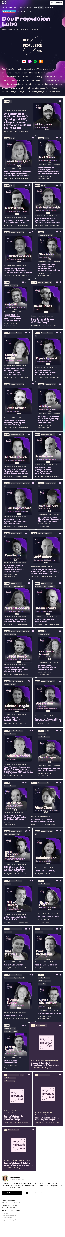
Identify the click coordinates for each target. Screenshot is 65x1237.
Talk (33, 1025)
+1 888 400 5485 (16, 1203)
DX (11, 138)
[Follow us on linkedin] (24, 11)
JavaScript (7, 883)
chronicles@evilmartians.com (9, 1200)
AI (10, 101)
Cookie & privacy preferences (9, 1215)
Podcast (6, 101)
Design (22, 1075)
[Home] (4, 2)
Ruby (18, 834)
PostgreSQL (21, 977)
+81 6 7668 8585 (10, 1207)
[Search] (18, 11)
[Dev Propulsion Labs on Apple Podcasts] (30, 61)
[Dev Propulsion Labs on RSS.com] (41, 61)
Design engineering (9, 1081)
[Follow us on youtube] (30, 11)
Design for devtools (9, 1078)
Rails (5, 834)
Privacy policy (5, 1213)
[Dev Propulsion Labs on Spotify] (35, 61)
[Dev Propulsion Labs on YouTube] (24, 61)
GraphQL (15, 1031)
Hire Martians (56, 3)
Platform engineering (10, 977)
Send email (32, 1193)
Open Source (26, 483)
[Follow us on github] (27, 11)
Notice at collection (7, 1217)
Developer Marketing (18, 586)
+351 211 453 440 (12, 1205)
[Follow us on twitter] (21, 11)
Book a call (13, 1193)
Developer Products (15, 232)
